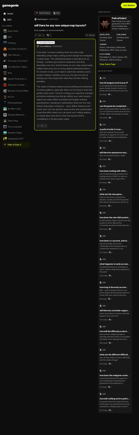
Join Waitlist (129, 5)
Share (92, 35)
